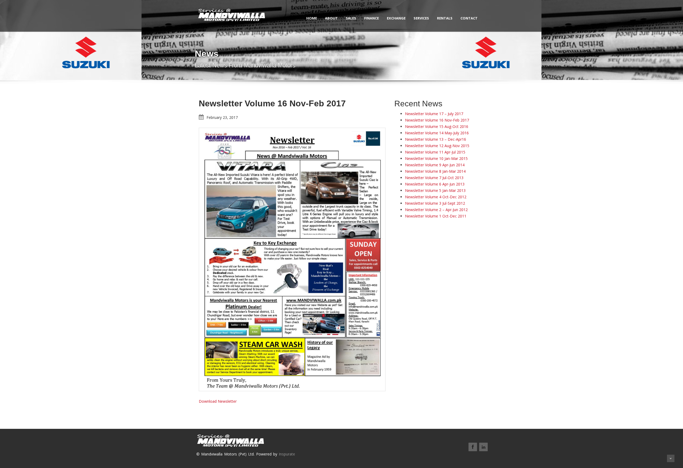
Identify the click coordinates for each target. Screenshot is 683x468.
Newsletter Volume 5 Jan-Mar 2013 (435, 190)
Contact (469, 18)
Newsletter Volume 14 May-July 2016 (437, 132)
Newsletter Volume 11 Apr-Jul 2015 (435, 152)
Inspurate (287, 454)
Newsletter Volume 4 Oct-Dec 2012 (435, 196)
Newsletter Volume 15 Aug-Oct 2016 (436, 126)
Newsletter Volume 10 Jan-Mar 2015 (436, 158)
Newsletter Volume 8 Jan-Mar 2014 (435, 171)
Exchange (396, 18)
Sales (351, 18)
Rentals (444, 18)
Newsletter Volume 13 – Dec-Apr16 (435, 139)
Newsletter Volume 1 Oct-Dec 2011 (435, 216)
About (331, 18)
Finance (371, 18)
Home (311, 18)
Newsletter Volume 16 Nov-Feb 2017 (437, 120)
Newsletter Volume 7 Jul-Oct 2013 (434, 177)
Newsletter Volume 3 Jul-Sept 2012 (435, 203)
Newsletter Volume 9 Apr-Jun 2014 (434, 164)
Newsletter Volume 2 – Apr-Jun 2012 (436, 209)
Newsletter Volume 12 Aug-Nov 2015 (437, 145)
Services (421, 18)
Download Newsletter (218, 401)
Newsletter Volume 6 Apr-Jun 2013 (434, 184)
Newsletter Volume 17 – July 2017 (434, 113)
